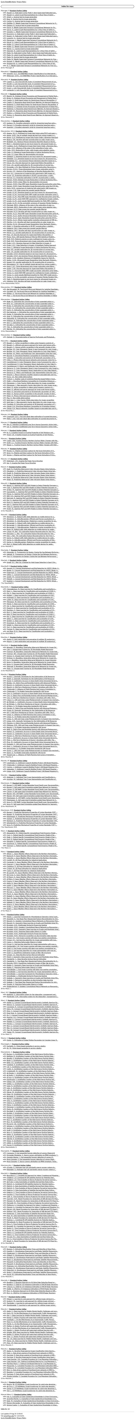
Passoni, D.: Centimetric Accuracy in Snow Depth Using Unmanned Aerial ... (32, 734)
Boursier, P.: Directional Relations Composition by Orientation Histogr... (31, 356)
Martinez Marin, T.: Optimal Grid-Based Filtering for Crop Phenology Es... (32, 1364)
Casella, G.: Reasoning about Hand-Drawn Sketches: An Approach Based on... (33, 102)
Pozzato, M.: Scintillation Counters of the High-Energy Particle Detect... (31, 1118)
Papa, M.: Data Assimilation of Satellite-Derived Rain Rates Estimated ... (31, 1216)
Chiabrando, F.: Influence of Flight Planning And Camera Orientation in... (31, 689)
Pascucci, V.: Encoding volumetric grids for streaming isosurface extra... (31, 125)
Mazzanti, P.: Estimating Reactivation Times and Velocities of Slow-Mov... (32, 1262)
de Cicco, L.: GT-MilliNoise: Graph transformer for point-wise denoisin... (31, 1386)
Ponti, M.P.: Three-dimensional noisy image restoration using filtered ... (31, 241)
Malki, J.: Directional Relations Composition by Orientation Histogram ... (31, 381)
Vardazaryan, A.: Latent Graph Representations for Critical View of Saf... (31, 63)
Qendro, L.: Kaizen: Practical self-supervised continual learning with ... (31, 1330)
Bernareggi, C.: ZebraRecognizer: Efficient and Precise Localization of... (31, 525)
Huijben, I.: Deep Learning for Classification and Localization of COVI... (31, 595)
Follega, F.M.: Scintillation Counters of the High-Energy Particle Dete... (31, 1082)
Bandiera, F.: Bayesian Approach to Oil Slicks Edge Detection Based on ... (31, 1282)
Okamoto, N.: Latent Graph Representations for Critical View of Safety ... (31, 51)
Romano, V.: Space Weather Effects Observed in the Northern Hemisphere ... (33, 900)
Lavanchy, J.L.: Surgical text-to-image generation (23, 38)
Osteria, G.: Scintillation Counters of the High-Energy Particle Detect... (31, 1103)
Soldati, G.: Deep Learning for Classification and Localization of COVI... (31, 625)
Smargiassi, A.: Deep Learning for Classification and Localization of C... (31, 623)
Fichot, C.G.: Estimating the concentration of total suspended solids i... (31, 308)
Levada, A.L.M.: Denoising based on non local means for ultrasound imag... (32, 192)
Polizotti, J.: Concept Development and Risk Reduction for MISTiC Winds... (32, 579)
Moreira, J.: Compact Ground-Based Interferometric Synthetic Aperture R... (32, 1024)
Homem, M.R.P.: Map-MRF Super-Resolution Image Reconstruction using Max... (34, 184)
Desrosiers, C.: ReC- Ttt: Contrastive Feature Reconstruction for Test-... (31, 534)
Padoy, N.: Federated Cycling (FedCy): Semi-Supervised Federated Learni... (32, 53)
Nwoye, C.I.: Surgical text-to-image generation (22, 49)
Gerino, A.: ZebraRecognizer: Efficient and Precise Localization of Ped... (31, 540)
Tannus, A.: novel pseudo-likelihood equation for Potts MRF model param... (32, 275)
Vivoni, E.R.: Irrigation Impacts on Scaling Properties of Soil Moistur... (30, 435)
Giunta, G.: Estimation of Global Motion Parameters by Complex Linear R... (32, 1040)
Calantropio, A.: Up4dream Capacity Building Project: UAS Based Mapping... (33, 763)
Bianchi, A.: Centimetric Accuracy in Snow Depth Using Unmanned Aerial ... (32, 685)
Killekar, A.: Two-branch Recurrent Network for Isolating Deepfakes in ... (31, 293)
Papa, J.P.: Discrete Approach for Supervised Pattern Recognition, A (30, 235)
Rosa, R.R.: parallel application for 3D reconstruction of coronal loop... (31, 250)
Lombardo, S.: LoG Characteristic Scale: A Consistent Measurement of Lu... (32, 90)
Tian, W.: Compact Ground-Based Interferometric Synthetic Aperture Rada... (33, 1030)
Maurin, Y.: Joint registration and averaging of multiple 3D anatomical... (31, 641)
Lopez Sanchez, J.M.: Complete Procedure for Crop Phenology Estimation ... (32, 1359)
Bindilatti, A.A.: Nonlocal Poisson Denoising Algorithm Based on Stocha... (31, 142)
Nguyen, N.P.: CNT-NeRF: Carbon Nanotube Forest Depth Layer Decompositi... (33, 794)
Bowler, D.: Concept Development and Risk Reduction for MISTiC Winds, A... (33, 570)
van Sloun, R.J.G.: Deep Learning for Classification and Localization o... (31, 631)
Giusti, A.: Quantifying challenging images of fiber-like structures (29, 953)
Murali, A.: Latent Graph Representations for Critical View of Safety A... (31, 42)
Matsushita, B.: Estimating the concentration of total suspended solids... (31, 318)
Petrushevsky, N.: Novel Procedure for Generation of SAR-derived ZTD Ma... (32, 1222)
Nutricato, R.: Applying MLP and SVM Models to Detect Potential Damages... (33, 498)
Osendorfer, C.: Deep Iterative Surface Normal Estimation (26, 959)
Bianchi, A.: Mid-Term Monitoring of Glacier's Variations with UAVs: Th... (31, 687)
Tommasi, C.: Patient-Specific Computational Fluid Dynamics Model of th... (32, 846)
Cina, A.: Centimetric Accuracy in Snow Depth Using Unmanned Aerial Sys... (32, 693)
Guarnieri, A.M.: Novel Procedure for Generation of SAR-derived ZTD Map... (33, 1199)
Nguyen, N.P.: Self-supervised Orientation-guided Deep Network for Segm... (32, 796)
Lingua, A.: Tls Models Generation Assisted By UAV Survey (26, 717)
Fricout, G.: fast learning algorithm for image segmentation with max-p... (32, 944)
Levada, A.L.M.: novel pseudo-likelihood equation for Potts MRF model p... (32, 201)
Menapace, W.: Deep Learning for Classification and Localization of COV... (32, 602)
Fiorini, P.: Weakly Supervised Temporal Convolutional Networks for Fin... (31, 28)
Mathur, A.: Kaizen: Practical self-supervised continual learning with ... (31, 1326)
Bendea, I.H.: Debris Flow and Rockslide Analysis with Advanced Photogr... (32, 683)
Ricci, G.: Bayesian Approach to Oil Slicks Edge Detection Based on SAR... (31, 1291)
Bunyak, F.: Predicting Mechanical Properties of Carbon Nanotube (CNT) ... (32, 812)
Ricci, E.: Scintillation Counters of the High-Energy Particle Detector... (30, 1120)
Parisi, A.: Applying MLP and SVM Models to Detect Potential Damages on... (33, 502)
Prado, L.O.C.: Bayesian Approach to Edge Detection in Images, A (29, 243)
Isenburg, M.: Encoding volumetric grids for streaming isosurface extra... (32, 123)
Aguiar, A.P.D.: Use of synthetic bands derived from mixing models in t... (31, 135)
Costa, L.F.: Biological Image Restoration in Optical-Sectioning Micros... (31, 152)
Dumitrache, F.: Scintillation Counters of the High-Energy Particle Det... (31, 1079)
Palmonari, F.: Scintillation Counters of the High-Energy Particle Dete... (31, 1107)
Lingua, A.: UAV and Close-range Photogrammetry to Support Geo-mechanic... (33, 719)
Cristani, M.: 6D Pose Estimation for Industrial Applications (27, 869)
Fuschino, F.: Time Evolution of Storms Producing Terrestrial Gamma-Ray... (32, 1194)
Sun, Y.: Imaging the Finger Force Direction (21, 463)
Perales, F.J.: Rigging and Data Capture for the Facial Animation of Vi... (31, 451)
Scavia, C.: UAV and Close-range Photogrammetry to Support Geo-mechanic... (33, 751)
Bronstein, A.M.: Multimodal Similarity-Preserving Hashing (27, 925)
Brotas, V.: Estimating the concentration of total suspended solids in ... (30, 306)
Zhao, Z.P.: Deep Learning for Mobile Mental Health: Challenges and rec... (32, 1343)
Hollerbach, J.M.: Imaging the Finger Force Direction (25, 461)
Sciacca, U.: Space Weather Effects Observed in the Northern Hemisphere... (32, 904)
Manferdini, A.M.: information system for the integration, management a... (32, 997)
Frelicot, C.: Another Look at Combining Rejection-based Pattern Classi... (31, 379)
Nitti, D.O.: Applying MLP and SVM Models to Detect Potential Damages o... (33, 496)
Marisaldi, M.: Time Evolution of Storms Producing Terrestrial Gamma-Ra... (32, 1203)
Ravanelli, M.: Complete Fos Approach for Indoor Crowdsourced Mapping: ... (33, 1226)
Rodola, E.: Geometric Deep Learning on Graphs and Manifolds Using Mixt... (33, 965)
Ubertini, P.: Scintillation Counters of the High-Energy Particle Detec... (30, 1139)
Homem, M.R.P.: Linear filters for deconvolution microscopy (27, 182)
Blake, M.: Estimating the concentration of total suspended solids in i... (31, 302)
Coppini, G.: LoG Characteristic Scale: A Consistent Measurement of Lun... (32, 82)
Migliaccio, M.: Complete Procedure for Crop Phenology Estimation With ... (32, 1368)
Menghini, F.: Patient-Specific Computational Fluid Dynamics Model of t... (32, 841)
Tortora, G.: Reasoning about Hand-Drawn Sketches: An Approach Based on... (33, 115)
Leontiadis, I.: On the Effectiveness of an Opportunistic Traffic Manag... (31, 1320)
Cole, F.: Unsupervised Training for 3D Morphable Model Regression (30, 649)
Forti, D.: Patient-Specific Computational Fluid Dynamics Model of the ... (31, 839)
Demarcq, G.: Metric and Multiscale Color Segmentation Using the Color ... (32, 373)
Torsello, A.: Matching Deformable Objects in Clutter (25, 984)
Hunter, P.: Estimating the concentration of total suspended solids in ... (31, 314)
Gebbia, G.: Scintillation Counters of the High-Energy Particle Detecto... (31, 1084)
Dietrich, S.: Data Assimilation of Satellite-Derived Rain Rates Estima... (31, 1186)
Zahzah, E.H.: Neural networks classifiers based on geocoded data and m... (32, 408)
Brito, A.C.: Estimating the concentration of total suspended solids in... (31, 304)
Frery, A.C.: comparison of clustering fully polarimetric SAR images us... (31, 173)
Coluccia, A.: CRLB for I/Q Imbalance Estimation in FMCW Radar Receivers (32, 1287)
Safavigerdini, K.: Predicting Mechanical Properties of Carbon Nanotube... (32, 823)
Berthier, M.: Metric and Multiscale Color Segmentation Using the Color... (32, 354)
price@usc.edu (9, 1416)
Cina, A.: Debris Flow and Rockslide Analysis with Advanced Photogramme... (33, 696)
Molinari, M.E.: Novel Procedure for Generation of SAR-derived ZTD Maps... (33, 1211)
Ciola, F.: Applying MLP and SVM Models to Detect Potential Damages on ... (32, 488)
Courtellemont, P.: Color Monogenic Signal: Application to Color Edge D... (32, 364)
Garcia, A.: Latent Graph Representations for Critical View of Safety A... (31, 30)
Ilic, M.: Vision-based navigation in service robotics (24, 1048)
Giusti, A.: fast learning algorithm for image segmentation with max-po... (32, 951)
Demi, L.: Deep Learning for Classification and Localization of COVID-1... (31, 591)
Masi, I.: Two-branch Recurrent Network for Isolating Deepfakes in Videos (32, 296)
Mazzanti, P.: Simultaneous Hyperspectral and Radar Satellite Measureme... (32, 1264)
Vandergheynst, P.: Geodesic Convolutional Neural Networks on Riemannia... (33, 986)
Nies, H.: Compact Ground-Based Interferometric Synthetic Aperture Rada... (33, 1028)
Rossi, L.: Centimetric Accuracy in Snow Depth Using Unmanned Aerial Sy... (32, 746)
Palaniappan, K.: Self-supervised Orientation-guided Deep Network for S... (32, 800)
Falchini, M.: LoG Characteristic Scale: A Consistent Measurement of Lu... (32, 86)
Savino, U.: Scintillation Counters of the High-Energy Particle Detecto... (31, 1128)
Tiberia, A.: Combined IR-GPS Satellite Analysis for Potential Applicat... (31, 1233)
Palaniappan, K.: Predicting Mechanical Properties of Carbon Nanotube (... (32, 816)
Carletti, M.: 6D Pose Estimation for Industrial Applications (27, 860)
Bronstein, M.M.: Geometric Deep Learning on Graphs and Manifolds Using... (33, 929)
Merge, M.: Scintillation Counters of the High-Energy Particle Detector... (31, 1092)
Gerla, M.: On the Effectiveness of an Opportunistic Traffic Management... (32, 1313)
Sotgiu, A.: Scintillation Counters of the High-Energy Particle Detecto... (31, 1134)
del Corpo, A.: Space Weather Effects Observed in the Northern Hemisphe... (32, 875)
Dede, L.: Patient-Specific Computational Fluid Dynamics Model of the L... (32, 837)
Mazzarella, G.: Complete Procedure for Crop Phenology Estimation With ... (32, 1366)
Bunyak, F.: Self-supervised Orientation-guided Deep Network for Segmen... (32, 787)
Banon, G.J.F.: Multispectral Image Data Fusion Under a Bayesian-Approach (32, 137)
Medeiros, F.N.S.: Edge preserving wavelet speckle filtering (27, 228)
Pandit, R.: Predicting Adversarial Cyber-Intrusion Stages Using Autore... (31, 473)
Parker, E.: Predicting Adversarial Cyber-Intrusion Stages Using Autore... (31, 475)
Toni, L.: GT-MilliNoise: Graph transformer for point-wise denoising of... (31, 1391)
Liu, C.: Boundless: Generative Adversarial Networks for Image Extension (31, 660)
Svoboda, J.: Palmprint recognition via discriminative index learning (30, 980)
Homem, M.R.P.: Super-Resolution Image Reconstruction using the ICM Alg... (33, 186)
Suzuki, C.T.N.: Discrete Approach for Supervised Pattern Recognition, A (31, 269)
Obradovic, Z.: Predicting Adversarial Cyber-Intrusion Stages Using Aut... (31, 471)
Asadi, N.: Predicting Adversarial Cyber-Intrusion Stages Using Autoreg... (31, 469)
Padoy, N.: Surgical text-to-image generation (22, 57)
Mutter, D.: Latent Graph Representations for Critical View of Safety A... (31, 44)
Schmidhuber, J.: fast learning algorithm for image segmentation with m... (32, 972)
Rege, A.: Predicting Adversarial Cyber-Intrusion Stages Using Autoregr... (31, 477)
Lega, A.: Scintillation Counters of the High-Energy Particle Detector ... (31, 1088)
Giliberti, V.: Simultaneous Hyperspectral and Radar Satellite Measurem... (32, 1255)
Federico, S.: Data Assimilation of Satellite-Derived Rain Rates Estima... (31, 1190)
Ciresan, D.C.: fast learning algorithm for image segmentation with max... (32, 940)
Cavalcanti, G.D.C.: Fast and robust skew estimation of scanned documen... (32, 417)
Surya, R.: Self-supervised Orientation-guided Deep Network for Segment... (32, 804)
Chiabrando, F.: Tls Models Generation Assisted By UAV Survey (28, 691)
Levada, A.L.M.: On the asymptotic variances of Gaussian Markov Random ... (33, 203)
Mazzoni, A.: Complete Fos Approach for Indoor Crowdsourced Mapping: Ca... (33, 1207)
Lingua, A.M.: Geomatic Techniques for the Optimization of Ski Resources (32, 721)
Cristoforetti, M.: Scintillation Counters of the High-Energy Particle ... (30, 1071)
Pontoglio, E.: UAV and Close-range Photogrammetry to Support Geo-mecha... (33, 744)
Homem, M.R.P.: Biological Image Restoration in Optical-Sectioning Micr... (32, 180)
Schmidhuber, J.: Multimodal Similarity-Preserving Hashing (27, 976)
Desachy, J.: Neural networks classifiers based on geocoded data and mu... (32, 375)
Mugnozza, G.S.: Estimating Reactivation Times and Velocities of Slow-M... (32, 1266)
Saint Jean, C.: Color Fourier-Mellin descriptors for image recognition (30, 400)
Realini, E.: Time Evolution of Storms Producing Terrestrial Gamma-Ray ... (32, 1228)
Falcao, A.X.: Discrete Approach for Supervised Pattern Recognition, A (30, 163)
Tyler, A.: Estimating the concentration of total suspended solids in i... (30, 327)
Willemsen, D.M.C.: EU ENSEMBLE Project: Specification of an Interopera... (32, 76)
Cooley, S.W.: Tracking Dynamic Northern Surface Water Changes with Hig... (32, 441)
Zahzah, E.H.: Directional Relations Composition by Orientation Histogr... (31, 406)
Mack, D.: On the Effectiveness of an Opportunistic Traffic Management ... (32, 1322)
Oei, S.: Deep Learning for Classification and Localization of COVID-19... (31, 606)
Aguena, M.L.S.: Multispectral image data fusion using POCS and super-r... (32, 133)
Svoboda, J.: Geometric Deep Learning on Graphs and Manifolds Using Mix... (33, 978)
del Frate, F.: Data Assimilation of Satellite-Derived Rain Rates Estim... (30, 1182)
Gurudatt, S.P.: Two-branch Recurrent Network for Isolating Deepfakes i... (32, 291)
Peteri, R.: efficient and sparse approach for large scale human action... (31, 389)
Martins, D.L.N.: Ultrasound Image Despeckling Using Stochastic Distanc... (32, 224)
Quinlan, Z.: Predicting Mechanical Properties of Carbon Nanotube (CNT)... (32, 819)
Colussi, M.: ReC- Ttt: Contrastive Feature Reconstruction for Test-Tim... (31, 532)
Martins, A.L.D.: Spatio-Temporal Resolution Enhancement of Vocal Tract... (32, 216)
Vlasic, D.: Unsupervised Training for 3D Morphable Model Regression (31, 669)
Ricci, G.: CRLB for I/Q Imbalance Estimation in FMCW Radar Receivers (31, 1293)
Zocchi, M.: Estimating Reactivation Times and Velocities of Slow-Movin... (32, 1274)
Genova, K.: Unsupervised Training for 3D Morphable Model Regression (31, 656)
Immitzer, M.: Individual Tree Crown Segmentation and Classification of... (32, 779)
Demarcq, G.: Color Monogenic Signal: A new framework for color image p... (33, 368)
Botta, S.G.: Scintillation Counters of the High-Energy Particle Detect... (31, 1063)
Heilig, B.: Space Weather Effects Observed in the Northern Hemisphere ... (32, 883)
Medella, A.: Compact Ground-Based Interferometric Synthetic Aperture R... (33, 1022)
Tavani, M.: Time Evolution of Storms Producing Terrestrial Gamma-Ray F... (32, 1230)
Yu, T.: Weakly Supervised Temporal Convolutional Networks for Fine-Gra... (32, 66)
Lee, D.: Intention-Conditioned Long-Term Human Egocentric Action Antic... (32, 427)
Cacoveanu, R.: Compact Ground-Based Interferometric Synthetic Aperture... (33, 1007)
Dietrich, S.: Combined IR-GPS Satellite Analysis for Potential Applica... (31, 1184)
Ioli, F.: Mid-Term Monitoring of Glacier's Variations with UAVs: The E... (31, 712)
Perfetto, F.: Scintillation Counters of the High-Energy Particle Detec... (30, 1113)
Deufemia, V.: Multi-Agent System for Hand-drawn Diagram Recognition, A (32, 104)
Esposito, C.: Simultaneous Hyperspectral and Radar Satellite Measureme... (32, 1251)
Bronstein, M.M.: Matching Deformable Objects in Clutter (26, 932)
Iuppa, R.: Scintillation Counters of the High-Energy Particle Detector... (31, 1086)
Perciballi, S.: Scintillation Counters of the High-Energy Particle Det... (30, 1111)
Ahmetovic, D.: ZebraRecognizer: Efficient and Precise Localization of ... (31, 519)
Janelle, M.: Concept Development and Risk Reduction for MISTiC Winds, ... (32, 577)
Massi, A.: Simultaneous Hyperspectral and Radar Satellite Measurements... (33, 1260)
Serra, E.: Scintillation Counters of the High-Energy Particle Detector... (30, 1132)
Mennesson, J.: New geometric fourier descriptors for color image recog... (32, 385)
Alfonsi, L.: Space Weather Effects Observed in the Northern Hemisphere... (32, 854)
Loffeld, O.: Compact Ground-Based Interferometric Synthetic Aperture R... (32, 1019)
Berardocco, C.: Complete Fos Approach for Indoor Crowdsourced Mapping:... (33, 1175)
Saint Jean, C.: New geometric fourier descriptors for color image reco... (31, 402)
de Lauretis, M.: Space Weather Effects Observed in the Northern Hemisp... (32, 873)
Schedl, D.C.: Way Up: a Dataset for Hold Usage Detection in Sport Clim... (32, 562)
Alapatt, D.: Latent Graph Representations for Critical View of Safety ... (31, 15)
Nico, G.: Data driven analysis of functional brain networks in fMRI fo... (31, 1370)
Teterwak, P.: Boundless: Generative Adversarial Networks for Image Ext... (32, 666)
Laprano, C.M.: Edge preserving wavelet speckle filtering (26, 190)
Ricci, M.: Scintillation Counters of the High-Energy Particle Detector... (31, 1122)
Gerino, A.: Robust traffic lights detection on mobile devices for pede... (31, 538)
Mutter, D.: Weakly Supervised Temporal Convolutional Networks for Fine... (32, 47)
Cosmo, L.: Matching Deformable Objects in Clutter (24, 942)
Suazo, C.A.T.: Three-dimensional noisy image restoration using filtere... (31, 266)
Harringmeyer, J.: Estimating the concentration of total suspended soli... (31, 312)
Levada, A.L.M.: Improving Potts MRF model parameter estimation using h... (33, 195)
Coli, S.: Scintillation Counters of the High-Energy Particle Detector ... (30, 1067)
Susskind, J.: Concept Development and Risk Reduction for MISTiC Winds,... (32, 581)
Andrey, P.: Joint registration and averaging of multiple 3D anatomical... (31, 639)
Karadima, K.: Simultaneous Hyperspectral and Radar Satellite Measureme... (33, 1257)
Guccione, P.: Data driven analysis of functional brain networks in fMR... (31, 1355)
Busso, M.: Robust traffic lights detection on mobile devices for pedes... (31, 529)
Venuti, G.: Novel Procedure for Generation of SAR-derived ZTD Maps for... (32, 1241)
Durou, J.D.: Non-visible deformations (19, 377)
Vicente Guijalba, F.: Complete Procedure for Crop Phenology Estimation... (32, 1376)
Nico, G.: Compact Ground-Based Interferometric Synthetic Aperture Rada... (33, 1026)
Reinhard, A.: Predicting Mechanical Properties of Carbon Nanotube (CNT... (32, 821)
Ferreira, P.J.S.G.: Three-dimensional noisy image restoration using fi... (31, 169)
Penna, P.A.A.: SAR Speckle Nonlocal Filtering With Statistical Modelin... (31, 237)
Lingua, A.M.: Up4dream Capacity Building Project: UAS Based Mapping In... (33, 771)
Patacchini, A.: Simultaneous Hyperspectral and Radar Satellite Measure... (32, 1270)
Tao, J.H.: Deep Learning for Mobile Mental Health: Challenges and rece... (32, 1339)
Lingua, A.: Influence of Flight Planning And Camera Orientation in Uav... (31, 715)
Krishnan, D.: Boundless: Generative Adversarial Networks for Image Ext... (32, 658)
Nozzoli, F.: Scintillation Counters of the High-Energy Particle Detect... (30, 1099)
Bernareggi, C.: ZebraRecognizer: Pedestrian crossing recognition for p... (31, 527)
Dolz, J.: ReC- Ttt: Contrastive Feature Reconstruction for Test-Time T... (31, 536)
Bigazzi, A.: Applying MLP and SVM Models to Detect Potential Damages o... (33, 485)
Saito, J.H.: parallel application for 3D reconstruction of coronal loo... (30, 252)
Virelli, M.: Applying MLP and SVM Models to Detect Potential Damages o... (33, 509)
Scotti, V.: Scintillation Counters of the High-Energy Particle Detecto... (30, 1130)
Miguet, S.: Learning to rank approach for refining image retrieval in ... (31, 1299)
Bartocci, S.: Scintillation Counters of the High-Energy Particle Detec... (31, 1054)
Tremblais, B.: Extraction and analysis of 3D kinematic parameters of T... (31, 404)
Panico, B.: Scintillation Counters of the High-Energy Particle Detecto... (31, 1109)
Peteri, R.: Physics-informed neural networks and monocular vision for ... (31, 396)
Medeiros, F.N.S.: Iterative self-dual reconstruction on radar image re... (31, 230)
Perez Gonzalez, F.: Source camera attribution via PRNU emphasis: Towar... (32, 1162)
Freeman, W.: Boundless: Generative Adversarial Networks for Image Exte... (32, 652)
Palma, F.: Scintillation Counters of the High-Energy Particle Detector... (31, 1105)
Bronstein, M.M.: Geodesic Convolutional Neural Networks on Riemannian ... (33, 927)
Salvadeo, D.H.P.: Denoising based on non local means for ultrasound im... (32, 254)
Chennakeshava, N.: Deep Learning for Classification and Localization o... (31, 589)
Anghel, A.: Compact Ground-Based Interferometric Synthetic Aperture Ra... (33, 1003)
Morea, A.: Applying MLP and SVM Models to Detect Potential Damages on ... (33, 494)
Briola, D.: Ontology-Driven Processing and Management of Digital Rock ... (32, 98)
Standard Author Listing (18, 11)
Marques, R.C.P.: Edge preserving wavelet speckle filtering (27, 209)
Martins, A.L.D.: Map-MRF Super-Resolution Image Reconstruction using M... (33, 214)
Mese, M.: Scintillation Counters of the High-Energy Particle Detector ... (31, 1094)
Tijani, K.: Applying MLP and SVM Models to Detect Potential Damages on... (32, 507)
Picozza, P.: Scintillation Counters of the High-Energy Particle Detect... (30, 1115)
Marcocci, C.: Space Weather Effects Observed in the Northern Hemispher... (32, 888)
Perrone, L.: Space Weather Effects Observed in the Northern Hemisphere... (32, 892)
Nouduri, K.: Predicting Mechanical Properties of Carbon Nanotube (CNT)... (32, 814)
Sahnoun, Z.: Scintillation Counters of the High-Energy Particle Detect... (31, 1126)
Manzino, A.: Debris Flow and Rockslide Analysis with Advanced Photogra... (32, 723)
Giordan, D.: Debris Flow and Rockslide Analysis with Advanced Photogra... (32, 708)
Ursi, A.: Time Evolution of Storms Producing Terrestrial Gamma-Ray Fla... (32, 1239)
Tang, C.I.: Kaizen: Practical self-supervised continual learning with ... (30, 1337)
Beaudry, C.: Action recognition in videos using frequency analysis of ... (31, 343)
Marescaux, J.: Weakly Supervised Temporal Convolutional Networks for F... (32, 40)
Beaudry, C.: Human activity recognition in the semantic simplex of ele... (31, 347)
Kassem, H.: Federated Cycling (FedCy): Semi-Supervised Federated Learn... (32, 36)
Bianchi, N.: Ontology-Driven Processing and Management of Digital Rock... (32, 96)
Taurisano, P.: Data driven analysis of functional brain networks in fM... (31, 1374)
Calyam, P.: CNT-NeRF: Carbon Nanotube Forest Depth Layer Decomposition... (33, 789)
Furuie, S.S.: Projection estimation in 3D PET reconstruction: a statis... (30, 176)
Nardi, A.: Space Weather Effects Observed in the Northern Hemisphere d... (32, 890)
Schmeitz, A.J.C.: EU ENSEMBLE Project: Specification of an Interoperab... (32, 74)
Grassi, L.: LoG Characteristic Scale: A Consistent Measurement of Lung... (32, 88)
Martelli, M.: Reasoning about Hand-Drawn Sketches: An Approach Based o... (33, 111)
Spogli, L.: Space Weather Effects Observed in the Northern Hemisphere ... (32, 909)
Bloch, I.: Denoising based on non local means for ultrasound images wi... (32, 144)
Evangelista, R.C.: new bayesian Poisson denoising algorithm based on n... (32, 161)
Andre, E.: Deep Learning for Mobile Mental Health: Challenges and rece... (32, 1311)
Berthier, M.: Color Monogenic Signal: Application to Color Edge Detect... (32, 351)
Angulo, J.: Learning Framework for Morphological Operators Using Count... (33, 917)
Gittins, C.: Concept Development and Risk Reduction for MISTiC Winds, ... (32, 575)
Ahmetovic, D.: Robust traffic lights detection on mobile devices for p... (31, 517)
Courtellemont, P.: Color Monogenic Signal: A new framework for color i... (32, 362)
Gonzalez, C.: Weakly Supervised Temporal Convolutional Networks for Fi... (32, 32)
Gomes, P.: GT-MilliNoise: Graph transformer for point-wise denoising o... (32, 1389)
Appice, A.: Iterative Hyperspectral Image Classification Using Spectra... (31, 1351)
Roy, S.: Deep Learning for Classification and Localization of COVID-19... (31, 617)
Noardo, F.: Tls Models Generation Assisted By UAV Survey (26, 727)
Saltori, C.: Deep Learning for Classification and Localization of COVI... (31, 619)
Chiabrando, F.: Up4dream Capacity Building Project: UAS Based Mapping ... (33, 765)
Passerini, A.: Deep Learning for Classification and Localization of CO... (31, 608)
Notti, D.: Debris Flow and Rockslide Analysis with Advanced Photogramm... (32, 729)
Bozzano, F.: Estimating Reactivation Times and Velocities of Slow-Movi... (31, 1249)
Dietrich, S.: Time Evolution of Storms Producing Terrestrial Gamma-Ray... (32, 1188)
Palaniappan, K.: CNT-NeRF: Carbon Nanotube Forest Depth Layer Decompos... (33, 798)
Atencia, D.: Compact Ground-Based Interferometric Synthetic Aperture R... (32, 1005)
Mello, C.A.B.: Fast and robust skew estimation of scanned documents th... (32, 419)
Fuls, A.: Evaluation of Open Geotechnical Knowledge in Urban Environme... (32, 1397)
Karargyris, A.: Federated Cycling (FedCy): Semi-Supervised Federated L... (32, 34)
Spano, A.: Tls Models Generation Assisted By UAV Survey (26, 753)
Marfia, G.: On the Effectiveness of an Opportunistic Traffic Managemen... (32, 1324)
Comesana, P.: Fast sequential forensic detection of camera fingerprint (31, 1153)
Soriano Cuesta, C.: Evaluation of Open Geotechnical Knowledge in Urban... (32, 1405)
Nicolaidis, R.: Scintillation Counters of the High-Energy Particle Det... (30, 1096)
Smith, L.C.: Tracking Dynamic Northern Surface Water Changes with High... (32, 443)
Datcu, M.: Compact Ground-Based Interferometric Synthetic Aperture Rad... (33, 1009)
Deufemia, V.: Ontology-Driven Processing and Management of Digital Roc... (33, 107)
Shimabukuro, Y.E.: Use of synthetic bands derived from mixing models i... (32, 264)
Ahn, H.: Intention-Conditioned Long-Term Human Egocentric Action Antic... (32, 425)
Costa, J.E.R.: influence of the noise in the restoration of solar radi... (30, 148)
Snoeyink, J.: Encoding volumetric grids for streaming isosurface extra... (31, 127)
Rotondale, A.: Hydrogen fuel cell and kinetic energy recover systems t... (31, 1170)
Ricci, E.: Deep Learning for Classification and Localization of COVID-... (31, 612)
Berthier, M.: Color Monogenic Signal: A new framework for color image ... (32, 349)
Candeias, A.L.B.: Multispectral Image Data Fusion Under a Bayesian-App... (32, 146)
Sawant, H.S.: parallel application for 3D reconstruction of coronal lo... (31, 262)
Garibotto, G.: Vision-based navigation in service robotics (26, 1046)
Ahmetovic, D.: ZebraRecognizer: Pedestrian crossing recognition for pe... (32, 521)
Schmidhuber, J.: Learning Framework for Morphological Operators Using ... (33, 974)
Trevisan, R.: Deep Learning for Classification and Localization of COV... (31, 629)
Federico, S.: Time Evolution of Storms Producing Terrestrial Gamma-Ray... (32, 1192)
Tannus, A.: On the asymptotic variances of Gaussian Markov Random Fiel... (32, 277)
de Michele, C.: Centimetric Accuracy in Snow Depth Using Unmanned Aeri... (33, 702)
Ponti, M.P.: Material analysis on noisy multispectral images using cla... (31, 239)
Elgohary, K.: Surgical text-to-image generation (23, 25)
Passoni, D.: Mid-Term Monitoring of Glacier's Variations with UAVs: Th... (31, 736)
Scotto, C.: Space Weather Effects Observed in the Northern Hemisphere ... (32, 907)
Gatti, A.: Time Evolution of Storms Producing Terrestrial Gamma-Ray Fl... (32, 1197)
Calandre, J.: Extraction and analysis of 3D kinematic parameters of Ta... (31, 358)
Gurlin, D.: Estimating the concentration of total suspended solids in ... (31, 310)
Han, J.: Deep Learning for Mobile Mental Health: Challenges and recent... (32, 1315)
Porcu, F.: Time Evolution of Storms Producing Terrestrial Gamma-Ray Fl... (32, 1224)
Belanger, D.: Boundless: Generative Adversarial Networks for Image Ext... (32, 647)
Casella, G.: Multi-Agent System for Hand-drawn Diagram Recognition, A (31, 100)
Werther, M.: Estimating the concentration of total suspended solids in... (31, 329)
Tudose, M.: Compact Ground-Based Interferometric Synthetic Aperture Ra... (33, 1032)
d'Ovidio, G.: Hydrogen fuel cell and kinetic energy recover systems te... (31, 1167)
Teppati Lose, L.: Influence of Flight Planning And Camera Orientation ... (31, 755)
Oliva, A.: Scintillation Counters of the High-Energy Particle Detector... (30, 1101)
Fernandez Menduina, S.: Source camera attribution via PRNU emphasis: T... (32, 1155)
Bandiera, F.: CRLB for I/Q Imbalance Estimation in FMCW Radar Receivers (32, 1285)
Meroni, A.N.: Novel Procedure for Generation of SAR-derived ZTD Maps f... (32, 1209)
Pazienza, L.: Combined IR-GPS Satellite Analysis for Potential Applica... (31, 1220)
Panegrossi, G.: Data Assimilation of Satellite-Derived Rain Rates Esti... (31, 1214)
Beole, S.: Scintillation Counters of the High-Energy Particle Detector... (31, 1060)
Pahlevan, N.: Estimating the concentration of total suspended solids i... (31, 321)
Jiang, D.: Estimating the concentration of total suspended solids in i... (30, 316)
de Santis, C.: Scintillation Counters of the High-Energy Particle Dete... (30, 1075)
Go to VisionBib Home (8, 2)
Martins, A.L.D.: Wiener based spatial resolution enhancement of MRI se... (32, 220)
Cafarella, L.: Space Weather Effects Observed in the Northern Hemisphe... (32, 858)
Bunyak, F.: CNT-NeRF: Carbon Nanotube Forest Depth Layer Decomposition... (33, 785)
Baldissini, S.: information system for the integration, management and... (32, 995)
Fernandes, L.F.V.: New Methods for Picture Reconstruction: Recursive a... (32, 167)
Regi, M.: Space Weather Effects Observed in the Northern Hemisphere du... (33, 898)
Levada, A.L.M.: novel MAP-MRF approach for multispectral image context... (33, 199)
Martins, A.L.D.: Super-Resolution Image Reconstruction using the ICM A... (32, 218)
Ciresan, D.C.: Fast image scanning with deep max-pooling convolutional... (32, 938)
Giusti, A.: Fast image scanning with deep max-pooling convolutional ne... (32, 948)
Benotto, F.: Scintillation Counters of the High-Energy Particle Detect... (31, 1058)
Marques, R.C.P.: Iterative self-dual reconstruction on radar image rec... (31, 211)
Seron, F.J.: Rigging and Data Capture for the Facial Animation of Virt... (31, 453)
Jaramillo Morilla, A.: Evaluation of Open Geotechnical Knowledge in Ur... (32, 1399)
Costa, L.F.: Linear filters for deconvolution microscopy (25, 154)
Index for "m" (5, 1409)
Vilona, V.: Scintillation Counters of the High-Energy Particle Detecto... (31, 1141)
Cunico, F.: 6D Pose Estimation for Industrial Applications (26, 871)
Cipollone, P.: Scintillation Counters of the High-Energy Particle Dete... (30, 1065)
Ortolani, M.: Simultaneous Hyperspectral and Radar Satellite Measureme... (33, 1268)
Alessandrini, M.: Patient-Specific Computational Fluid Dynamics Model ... (32, 833)
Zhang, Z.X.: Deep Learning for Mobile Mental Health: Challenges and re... (32, 1341)
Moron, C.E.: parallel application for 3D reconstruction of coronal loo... (31, 233)
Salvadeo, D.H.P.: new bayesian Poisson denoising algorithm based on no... (32, 256)
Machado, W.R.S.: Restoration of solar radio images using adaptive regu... (32, 207)
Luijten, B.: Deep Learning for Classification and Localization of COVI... (31, 600)
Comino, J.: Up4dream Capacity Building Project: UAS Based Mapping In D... (33, 767)
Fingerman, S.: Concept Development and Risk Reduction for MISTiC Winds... (33, 573)
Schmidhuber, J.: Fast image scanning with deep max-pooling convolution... (32, 970)
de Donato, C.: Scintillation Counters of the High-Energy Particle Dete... (31, 1073)
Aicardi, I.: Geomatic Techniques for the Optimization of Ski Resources (31, 677)
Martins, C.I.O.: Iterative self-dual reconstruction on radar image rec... (31, 222)
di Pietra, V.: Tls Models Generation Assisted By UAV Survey (27, 706)
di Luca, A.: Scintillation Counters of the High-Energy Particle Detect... (30, 1077)
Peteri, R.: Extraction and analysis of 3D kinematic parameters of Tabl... (31, 392)
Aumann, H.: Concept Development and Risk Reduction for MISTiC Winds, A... (33, 568)
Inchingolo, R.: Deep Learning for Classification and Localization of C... (31, 597)
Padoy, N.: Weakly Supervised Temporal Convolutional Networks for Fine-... (32, 59)
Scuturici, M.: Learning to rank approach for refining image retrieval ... (31, 1301)
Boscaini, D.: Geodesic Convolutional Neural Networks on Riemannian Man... (33, 921)
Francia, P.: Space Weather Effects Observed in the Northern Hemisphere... (32, 881)
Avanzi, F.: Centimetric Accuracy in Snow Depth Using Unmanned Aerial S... (32, 681)
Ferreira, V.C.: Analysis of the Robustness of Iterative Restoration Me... (31, 171)
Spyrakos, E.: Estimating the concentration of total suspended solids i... (31, 325)
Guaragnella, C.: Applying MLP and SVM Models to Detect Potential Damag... (33, 492)
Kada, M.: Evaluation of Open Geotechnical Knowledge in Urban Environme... (33, 1401)
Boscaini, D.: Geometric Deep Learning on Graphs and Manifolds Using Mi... (33, 923)
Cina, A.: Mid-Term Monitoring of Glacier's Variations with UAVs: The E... (31, 698)
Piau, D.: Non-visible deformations (18, 398)
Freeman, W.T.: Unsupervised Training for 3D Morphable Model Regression (32, 654)
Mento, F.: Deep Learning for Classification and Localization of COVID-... (31, 604)
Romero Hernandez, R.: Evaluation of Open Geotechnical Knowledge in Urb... (33, 1403)
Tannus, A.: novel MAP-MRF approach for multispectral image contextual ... (32, 273)
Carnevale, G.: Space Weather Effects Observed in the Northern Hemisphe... (33, 862)
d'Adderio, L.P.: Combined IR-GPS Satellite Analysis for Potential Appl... (31, 1178)
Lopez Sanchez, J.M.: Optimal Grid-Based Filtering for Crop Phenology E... (32, 1361)
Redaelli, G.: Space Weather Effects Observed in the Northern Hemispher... (32, 896)
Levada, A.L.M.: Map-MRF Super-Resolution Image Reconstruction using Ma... (33, 197)
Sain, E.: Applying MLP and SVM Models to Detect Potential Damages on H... (33, 504)
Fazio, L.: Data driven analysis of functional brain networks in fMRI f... (30, 1353)
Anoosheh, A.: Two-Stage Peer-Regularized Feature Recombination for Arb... (33, 919)
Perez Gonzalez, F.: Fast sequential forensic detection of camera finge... (31, 1159)
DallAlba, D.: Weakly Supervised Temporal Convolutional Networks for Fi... (32, 23)
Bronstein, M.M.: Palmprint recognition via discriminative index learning (32, 936)
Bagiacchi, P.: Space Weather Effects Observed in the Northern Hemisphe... (32, 856)
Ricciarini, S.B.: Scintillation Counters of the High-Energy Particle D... (30, 1124)
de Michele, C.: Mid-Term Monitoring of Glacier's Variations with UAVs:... (32, 704)
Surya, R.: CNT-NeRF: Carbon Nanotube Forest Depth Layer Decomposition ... (33, 802)
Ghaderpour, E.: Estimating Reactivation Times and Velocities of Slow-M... (32, 1253)
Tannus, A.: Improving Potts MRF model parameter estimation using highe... (33, 271)
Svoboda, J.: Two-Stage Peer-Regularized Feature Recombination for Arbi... (32, 982)
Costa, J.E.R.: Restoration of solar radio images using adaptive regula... (31, 150)
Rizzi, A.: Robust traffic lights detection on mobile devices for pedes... (30, 544)
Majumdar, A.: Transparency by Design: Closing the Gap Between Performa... (33, 552)
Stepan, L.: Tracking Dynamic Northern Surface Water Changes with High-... (32, 445)
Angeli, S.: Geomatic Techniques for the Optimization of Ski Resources (30, 679)
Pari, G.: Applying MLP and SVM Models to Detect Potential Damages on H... (33, 500)
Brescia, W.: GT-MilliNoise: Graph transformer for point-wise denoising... (31, 1384)
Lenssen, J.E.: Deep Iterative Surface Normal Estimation (26, 955)
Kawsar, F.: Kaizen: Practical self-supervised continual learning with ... (30, 1318)
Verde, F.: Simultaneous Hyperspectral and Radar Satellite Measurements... (32, 1272)
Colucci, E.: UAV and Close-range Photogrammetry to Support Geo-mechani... (33, 700)
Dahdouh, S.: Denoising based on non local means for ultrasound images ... (32, 156)
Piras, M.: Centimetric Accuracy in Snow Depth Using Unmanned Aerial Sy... (32, 742)
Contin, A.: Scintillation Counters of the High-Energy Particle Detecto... (31, 1069)
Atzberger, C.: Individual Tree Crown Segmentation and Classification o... (31, 777)
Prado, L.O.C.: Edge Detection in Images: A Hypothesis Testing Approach (31, 245)
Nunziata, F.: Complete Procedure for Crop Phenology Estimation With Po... (32, 1372)
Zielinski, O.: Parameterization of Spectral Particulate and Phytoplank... (31, 337)
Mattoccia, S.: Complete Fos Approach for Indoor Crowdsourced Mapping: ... (33, 1205)
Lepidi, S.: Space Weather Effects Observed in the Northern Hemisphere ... (32, 885)
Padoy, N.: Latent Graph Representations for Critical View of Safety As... (31, 55)
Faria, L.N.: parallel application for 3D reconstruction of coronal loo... (30, 165)
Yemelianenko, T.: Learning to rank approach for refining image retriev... (31, 1305)
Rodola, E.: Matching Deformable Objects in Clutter (24, 967)
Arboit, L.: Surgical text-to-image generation (22, 17)
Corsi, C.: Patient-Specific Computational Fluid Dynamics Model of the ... (31, 835)
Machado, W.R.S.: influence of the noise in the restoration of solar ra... (31, 205)
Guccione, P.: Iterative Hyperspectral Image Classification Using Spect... (31, 1357)
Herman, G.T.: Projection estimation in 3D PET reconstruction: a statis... (31, 178)
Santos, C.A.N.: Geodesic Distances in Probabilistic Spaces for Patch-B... (31, 258)
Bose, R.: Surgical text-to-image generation (21, 19)
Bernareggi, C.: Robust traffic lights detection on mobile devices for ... (31, 523)
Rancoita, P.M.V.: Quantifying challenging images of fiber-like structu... (31, 963)
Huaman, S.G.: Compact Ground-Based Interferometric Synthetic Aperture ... (33, 1017)
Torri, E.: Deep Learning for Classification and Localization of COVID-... (31, 627)
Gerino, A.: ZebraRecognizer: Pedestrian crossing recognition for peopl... (31, 542)
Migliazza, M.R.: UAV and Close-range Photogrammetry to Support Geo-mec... (33, 725)
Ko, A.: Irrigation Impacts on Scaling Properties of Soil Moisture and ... (31, 433)
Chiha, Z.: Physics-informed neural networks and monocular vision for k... (32, 360)
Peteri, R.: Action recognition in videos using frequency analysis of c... (30, 387)
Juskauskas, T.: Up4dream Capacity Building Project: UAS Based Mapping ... (32, 769)
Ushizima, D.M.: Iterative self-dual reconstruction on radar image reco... (31, 281)
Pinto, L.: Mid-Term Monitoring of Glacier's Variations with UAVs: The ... (31, 740)
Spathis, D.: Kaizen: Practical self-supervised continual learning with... (30, 1334)
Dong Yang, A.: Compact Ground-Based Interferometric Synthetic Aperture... (33, 1013)
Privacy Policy (21, 2)
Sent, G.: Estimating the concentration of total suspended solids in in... (31, 323)
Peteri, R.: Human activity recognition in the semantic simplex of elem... (31, 394)
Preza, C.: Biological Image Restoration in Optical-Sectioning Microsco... (31, 247)
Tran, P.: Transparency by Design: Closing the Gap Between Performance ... (32, 556)
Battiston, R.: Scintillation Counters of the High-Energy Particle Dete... (30, 1056)
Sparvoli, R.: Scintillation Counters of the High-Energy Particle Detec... (31, 1137)
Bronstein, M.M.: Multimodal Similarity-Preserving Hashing (27, 934)
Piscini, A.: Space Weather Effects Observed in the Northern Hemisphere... (32, 894)
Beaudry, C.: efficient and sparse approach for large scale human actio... (31, 345)
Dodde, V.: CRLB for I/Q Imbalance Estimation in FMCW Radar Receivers (31, 1289)
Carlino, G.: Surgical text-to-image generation (22, 21)
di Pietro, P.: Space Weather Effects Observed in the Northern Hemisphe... (32, 879)
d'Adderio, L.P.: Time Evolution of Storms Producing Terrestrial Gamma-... (32, 1180)
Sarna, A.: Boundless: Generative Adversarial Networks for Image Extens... (32, 662)
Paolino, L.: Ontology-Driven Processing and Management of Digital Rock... (32, 113)
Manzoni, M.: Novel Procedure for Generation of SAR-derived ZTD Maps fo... (33, 1201)
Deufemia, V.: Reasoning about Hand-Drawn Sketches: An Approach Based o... (33, 109)
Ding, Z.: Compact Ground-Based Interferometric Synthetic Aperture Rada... (33, 1011)
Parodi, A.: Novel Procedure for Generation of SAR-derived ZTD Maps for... (32, 1218)
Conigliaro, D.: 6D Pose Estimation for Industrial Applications (27, 866)
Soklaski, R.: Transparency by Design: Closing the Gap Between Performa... (32, 554)
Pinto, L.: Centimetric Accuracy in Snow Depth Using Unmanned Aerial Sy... (32, 738)
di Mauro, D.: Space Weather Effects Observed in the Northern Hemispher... (32, 877)
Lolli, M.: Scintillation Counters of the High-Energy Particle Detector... (30, 1090)
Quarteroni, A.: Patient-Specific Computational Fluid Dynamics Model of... (32, 844)
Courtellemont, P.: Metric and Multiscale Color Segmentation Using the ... (32, 366)
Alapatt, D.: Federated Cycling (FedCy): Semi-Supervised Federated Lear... (32, 13)
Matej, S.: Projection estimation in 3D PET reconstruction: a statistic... (30, 226)
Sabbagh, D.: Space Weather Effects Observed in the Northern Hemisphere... (33, 902)
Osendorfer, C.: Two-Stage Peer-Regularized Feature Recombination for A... (32, 961)
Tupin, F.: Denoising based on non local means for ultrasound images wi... (32, 279)
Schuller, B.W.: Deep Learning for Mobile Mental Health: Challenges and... (32, 1332)
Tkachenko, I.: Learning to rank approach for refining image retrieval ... (31, 1303)
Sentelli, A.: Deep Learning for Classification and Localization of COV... (31, 621)
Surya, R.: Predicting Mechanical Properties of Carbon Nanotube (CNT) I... (32, 825)
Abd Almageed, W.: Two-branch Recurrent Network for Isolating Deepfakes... (33, 289)
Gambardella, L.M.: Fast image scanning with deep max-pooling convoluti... (32, 946)
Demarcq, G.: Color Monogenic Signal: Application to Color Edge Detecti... (32, 370)
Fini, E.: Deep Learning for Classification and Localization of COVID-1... (31, 593)
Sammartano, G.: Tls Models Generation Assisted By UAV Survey (29, 748)
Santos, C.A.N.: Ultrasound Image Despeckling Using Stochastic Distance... (32, 260)
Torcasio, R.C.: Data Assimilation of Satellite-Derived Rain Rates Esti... (30, 1237)
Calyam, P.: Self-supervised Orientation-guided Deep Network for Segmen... (32, 792)
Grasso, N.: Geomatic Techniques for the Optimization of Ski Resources (31, 710)
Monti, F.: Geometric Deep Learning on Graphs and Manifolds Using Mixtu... (33, 957)
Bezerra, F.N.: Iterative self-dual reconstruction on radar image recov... (31, 140)
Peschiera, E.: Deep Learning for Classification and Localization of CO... (31, 610)
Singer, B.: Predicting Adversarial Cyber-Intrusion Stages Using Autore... (31, 480)
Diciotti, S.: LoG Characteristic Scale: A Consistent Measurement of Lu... (31, 84)
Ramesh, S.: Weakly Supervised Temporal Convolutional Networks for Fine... (32, 61)
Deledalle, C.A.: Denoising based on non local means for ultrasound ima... (32, 159)
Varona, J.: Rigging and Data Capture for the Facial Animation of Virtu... (31, 455)
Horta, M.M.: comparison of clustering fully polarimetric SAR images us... (32, 188)
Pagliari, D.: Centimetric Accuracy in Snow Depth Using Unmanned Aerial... (32, 732)
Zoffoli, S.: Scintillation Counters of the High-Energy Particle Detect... (30, 1143)
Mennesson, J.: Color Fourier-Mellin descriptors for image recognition (31, 383)
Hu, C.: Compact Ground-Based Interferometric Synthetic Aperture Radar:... (32, 1015)
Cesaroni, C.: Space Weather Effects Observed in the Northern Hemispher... (32, 864)
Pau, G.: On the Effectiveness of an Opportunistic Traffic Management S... (32, 1328)
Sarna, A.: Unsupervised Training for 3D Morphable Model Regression (30, 664)
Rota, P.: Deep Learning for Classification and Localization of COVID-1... (31, 614)
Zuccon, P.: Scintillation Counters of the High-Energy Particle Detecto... (31, 1145)
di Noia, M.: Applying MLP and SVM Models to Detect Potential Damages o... (33, 490)
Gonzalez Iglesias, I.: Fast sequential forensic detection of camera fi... (30, 1157)
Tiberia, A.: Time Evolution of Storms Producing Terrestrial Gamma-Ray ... (32, 1235)
